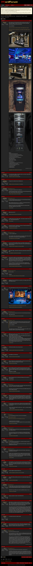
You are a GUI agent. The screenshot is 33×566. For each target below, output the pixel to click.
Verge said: (10, 384)
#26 (30, 401)
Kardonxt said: (11, 530)
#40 (30, 546)
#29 (30, 438)
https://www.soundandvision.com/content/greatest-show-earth (17, 305)
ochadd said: (11, 484)
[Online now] (1, 523)
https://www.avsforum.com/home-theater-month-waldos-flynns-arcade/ (19, 27)
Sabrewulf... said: (11, 320)
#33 (30, 475)
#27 (30, 412)
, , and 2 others (13, 238)
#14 (30, 278)
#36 (30, 500)
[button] (9, 5)
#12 (30, 255)
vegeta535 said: (11, 548)
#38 (30, 522)
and (12, 363)
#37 (30, 514)
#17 (30, 318)
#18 (30, 332)
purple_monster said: (12, 270)
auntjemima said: (11, 188)
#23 (30, 375)
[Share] (29, 20)
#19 (30, 345)
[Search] (31, 5)
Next (4, 18)
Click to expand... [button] (20, 327)
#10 (30, 241)
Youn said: (10, 440)
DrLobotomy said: (11, 198)
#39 (30, 528)
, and (13, 176)
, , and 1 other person (15, 246)
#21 (30, 359)
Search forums (6, 6)
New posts (2, 6)
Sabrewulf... (3, 17)
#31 (30, 460)
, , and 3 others (14, 214)
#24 (30, 382)
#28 (30, 426)
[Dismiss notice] (31, 8)
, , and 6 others (14, 266)
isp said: (10, 414)
